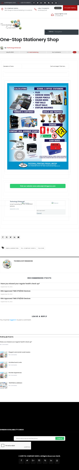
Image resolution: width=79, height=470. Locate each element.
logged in (13, 320)
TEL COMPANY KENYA (28, 248)
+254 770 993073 (25, 2)
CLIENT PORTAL (71, 8)
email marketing (12, 248)
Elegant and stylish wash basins (19, 352)
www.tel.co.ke (14, 209)
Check (59, 438)
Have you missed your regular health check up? (20, 284)
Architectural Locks (15, 362)
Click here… (63, 66)
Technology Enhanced (14, 48)
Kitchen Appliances (15, 373)
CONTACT (57, 8)
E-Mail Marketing (33, 52)
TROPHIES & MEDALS (15, 383)
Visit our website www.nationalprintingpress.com (37, 186)
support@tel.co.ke (10, 2)
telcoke (41, 248)
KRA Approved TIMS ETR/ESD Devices (15, 291)
